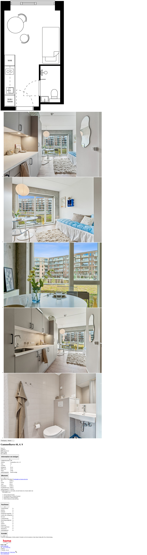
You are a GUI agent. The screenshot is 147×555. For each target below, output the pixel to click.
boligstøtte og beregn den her (21, 479)
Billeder (9, 440)
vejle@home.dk (4, 546)
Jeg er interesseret (5, 553)
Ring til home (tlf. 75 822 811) (8, 552)
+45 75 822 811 (6, 547)
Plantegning (3, 440)
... (13, 440)
